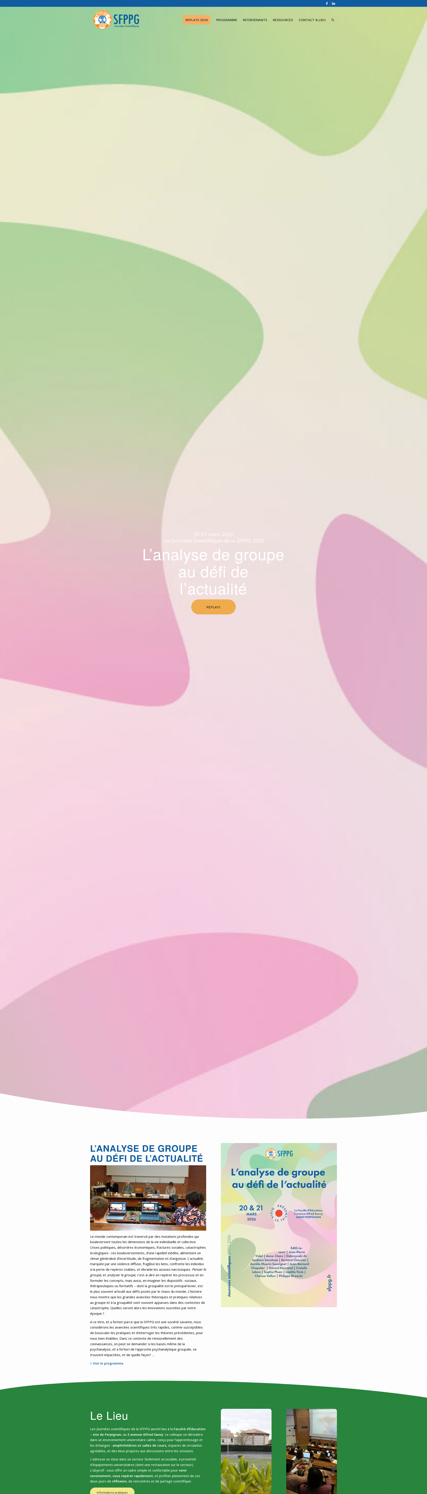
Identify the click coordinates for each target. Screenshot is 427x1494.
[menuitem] (196, 20)
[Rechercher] (332, 20)
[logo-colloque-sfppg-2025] (116, 20)
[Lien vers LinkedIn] (333, 3)
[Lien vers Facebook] (327, 3)
